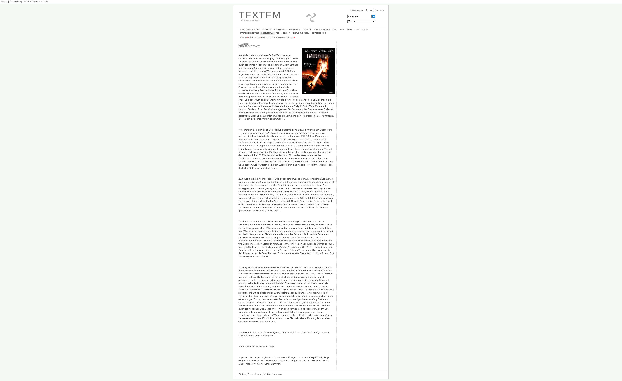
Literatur (266, 30)
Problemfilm (267, 33)
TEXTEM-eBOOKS (319, 33)
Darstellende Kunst (249, 33)
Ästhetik (307, 30)
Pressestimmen (356, 10)
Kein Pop (286, 33)
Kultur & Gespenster (33, 2)
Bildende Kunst (362, 30)
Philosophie (295, 30)
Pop (277, 33)
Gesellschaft (280, 30)
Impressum (379, 10)
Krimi (342, 30)
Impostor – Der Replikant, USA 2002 (277, 37)
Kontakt (369, 10)
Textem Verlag (15, 2)
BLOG (242, 30)
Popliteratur (253, 30)
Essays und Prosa (301, 33)
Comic (349, 30)
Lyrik (335, 30)
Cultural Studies (322, 30)
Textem (4, 2)
